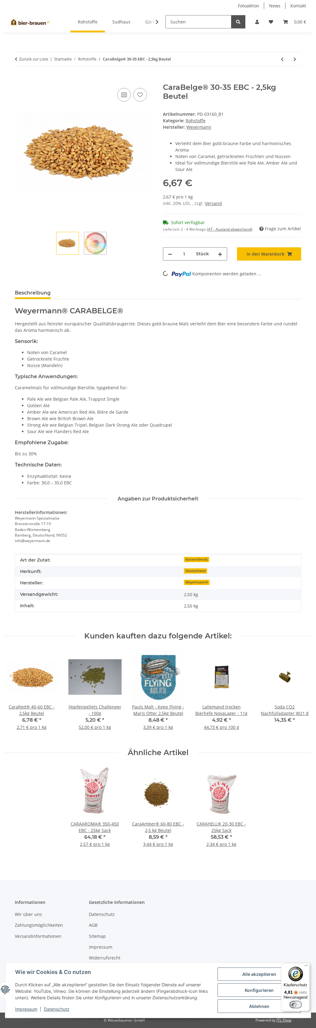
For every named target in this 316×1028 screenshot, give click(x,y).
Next (301, 694)
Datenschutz (56, 1009)
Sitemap (97, 936)
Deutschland (195, 571)
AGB (93, 925)
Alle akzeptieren (259, 974)
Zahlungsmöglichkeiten (39, 925)
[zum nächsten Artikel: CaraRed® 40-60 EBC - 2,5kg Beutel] (295, 59)
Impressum (26, 1009)
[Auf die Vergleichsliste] (124, 95)
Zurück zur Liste (33, 59)
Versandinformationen (38, 936)
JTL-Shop (283, 1020)
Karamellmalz (196, 559)
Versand (213, 203)
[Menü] (306, 967)
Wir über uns (28, 914)
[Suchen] (238, 21)
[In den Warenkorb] (20, 79)
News (275, 6)
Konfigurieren (259, 990)
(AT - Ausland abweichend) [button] (229, 229)
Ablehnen (259, 1006)
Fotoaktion (248, 6)
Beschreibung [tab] (33, 293)
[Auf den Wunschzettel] (140, 95)
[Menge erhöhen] (220, 254)
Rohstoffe (196, 120)
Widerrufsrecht (104, 958)
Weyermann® (196, 582)
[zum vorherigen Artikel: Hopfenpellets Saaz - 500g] (282, 59)
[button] (257, 21)
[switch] (295, 1004)
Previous (15, 694)
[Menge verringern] (170, 254)
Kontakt (298, 6)
